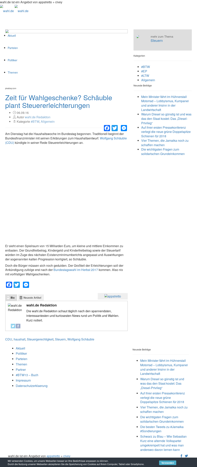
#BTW (35, 121)
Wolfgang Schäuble (80, 339)
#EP (144, 71)
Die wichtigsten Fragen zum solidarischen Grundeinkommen (163, 151)
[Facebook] (18, 326)
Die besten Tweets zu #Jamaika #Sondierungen (162, 429)
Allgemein (48, 121)
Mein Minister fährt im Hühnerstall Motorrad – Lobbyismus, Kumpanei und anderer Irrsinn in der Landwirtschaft (165, 103)
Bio (13, 297)
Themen (21, 364)
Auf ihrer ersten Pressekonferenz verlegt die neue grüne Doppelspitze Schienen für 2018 (166, 131)
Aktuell (20, 348)
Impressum (23, 380)
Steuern (60, 339)
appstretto (53, 456)
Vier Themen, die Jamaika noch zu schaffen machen (165, 142)
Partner (21, 369)
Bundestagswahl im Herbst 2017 (75, 269)
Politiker (21, 353)
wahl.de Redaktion (37, 117)
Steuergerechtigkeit (40, 339)
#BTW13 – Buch (27, 375)
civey (66, 456)
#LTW (145, 75)
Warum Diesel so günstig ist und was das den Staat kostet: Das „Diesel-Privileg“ (166, 118)
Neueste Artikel (32, 297)
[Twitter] (13, 326)
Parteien (21, 359)
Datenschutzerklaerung (32, 385)
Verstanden (167, 463)
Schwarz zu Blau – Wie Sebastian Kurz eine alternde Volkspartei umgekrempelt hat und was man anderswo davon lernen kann (163, 443)
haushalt (19, 339)
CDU (8, 339)
